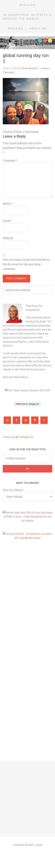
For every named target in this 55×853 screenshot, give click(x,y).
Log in (38, 844)
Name (7, 203)
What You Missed (13, 490)
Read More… (22, 377)
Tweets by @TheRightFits (18, 437)
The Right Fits (27, 42)
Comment (10, 160)
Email (7, 221)
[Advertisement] (15, 595)
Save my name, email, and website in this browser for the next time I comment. (26, 264)
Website (8, 238)
